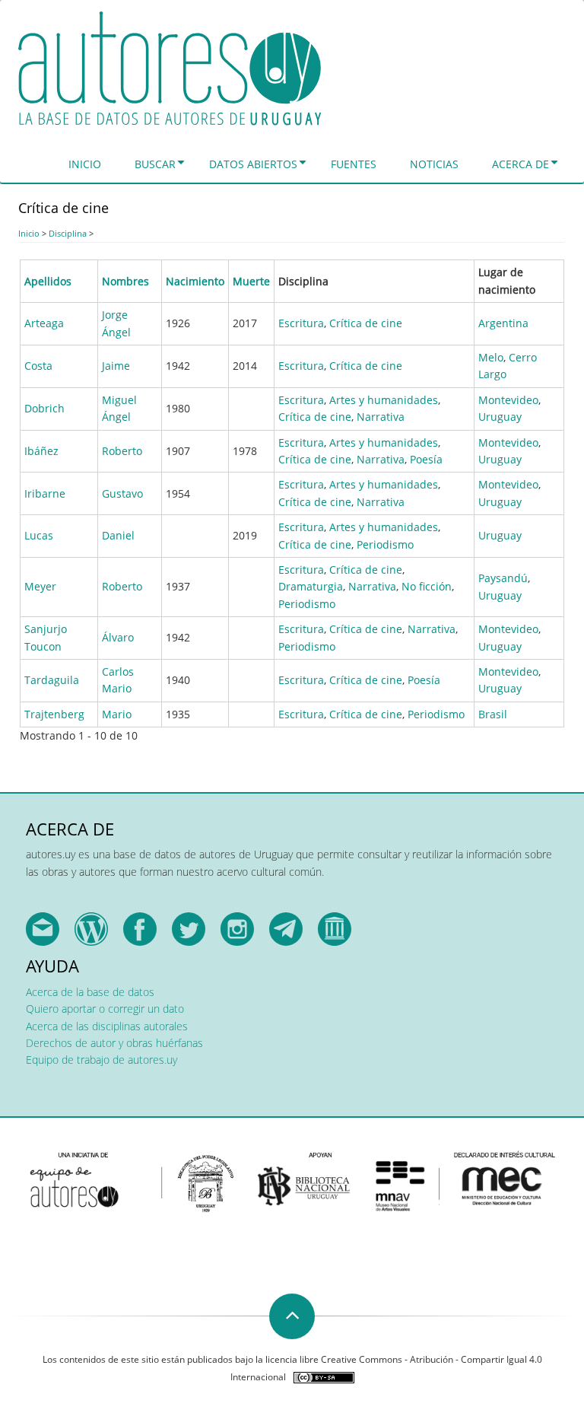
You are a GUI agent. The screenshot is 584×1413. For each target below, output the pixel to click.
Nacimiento (195, 281)
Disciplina (68, 233)
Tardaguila (51, 680)
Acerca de (520, 164)
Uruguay (500, 416)
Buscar (155, 164)
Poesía (426, 459)
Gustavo (122, 493)
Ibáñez (41, 451)
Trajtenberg (54, 714)
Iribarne (44, 493)
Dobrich (44, 408)
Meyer (40, 586)
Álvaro (118, 637)
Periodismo (385, 544)
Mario (117, 714)
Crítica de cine (365, 323)
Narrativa (381, 416)
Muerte (251, 281)
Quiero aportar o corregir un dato (105, 1008)
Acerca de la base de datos (90, 992)
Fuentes (353, 164)
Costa (38, 365)
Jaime (116, 365)
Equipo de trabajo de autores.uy (101, 1059)
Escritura (301, 323)
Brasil (492, 714)
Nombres (125, 281)
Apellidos (47, 281)
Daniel (118, 535)
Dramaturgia (310, 586)
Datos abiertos (253, 164)
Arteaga (44, 323)
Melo (490, 357)
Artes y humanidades (383, 400)
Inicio (84, 164)
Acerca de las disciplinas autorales (107, 1026)
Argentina (503, 323)
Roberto (122, 451)
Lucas (38, 535)
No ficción (427, 586)
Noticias (434, 164)
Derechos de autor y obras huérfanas (114, 1043)
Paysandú (503, 578)
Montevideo (508, 400)
